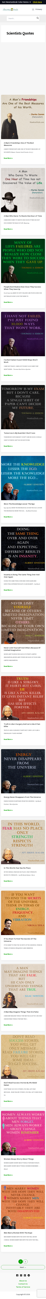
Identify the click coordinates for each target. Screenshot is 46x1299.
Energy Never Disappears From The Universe (22, 797)
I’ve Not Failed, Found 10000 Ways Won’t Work (21, 361)
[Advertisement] (23, 70)
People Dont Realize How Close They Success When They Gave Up (22, 288)
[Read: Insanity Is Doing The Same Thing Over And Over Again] (23, 548)
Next (23, 1267)
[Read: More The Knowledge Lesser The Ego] (23, 477)
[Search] (37, 18)
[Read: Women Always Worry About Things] (23, 1133)
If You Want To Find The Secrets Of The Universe (20, 940)
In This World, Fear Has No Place (17, 868)
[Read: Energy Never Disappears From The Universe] (23, 771)
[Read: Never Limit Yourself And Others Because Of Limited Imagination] (23, 621)
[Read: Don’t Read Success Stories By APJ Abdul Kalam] (23, 1056)
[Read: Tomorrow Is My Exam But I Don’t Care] (23, 407)
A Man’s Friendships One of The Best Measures (19, 144)
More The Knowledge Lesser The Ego (19, 504)
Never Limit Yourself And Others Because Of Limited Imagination (22, 649)
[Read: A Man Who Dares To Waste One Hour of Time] (23, 190)
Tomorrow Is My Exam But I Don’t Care (19, 433)
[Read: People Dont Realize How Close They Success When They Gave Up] (23, 260)
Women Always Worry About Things (19, 1159)
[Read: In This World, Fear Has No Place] (23, 841)
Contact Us (23, 1283)
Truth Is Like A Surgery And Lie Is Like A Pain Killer (22, 725)
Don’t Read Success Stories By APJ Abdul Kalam (20, 1084)
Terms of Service (23, 1287)
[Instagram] (21, 1275)
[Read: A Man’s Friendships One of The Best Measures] (23, 116)
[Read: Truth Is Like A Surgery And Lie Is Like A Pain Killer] (23, 698)
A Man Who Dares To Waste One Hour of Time (23, 216)
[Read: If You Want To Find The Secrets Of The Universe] (23, 912)
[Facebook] (17, 1275)
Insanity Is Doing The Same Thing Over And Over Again (21, 576)
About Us (23, 1280)
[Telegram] (29, 1275)
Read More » (8, 158)
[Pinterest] (25, 1275)
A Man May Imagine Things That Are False (21, 1012)
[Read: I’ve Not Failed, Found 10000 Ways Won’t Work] (23, 334)
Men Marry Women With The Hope (18, 1232)
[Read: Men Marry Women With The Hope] (23, 1206)
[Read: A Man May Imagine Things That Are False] (23, 986)
